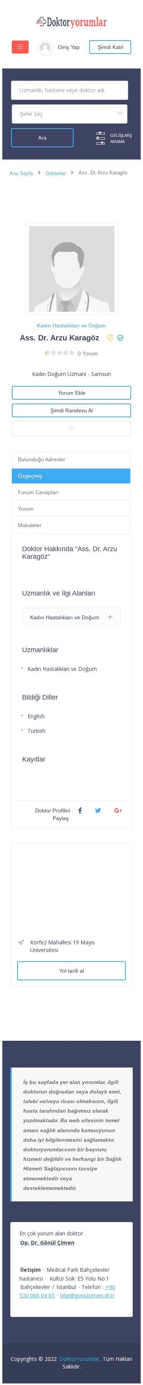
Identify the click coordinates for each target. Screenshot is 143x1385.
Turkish (36, 730)
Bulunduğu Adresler (41, 459)
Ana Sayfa (21, 173)
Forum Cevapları (38, 492)
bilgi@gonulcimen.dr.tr (87, 1295)
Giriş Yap (69, 47)
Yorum (26, 509)
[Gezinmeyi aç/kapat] (20, 47)
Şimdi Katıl (110, 47)
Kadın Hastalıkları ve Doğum (71, 325)
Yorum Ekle (71, 393)
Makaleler (30, 525)
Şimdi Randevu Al (71, 410)
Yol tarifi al (71, 971)
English (36, 716)
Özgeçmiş (30, 476)
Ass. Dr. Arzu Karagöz (59, 338)
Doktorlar (56, 173)
